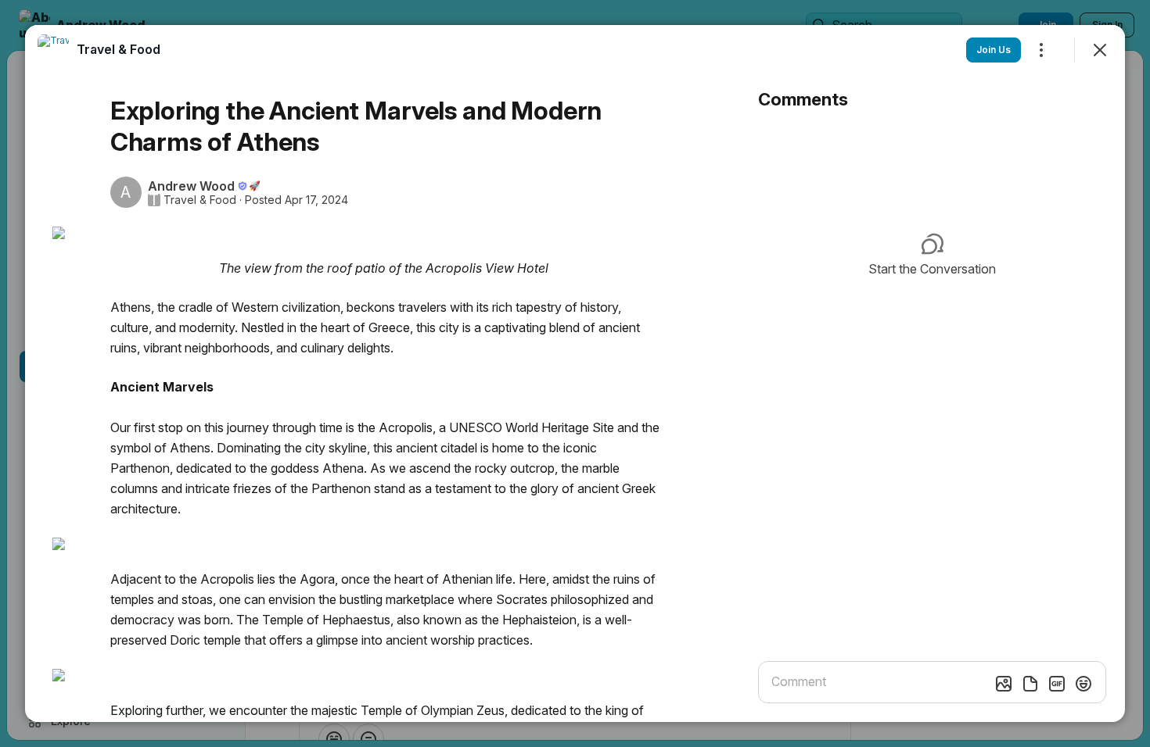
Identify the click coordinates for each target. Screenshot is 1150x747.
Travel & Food (200, 200)
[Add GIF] (1056, 683)
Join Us (993, 49)
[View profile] (53, 50)
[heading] (118, 49)
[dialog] (575, 373)
